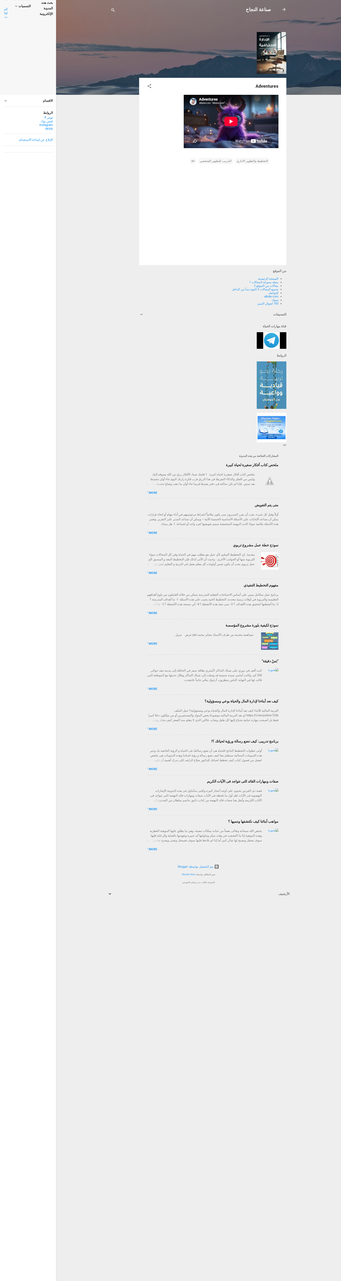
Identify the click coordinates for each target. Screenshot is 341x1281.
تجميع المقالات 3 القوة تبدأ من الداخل (255, 289)
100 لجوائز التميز (267, 303)
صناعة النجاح (258, 9)
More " (152, 493)
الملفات (5, 13)
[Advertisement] (123, 79)
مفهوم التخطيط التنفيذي (261, 585)
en (193, 161)
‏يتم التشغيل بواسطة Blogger (196, 866)
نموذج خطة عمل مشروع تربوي (255, 545)
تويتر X (48, 117)
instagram (46, 125)
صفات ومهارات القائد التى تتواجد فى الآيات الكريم (242, 781)
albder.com (271, 296)
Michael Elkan (188, 874)
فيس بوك (47, 121)
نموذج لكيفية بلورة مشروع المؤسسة (252, 625)
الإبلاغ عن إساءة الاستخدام (36, 140)
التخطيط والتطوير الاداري (252, 161)
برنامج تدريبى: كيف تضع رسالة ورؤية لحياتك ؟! (244, 741)
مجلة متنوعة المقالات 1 (263, 282)
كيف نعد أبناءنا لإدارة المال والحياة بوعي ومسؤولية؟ (241, 701)
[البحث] (113, 11)
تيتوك (275, 300)
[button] (149, 87)
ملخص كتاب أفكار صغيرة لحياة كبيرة (252, 465)
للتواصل (273, 293)
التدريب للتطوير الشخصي (215, 161)
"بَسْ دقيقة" (270, 661)
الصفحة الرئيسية (268, 278)
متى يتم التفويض (266, 505)
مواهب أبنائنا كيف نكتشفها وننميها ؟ (253, 821)
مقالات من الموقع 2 (266, 286)
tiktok (49, 129)
